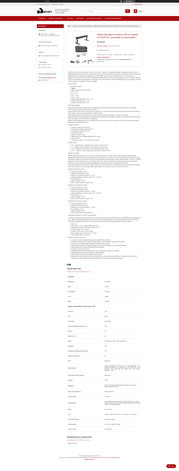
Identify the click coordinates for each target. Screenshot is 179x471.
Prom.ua (98, 456)
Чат (172, 466)
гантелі (94, 81)
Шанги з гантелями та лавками (82, 26)
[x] (70, 265)
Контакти (80, 18)
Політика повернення (113, 18)
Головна (42, 18)
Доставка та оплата (94, 18)
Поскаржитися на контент (98, 457)
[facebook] (68, 265)
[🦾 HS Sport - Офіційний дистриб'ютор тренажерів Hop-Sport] (45, 13)
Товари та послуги (55, 18)
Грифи (73, 88)
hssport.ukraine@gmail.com (48, 77)
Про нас (70, 18)
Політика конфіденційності (113, 457)
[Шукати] (127, 11)
